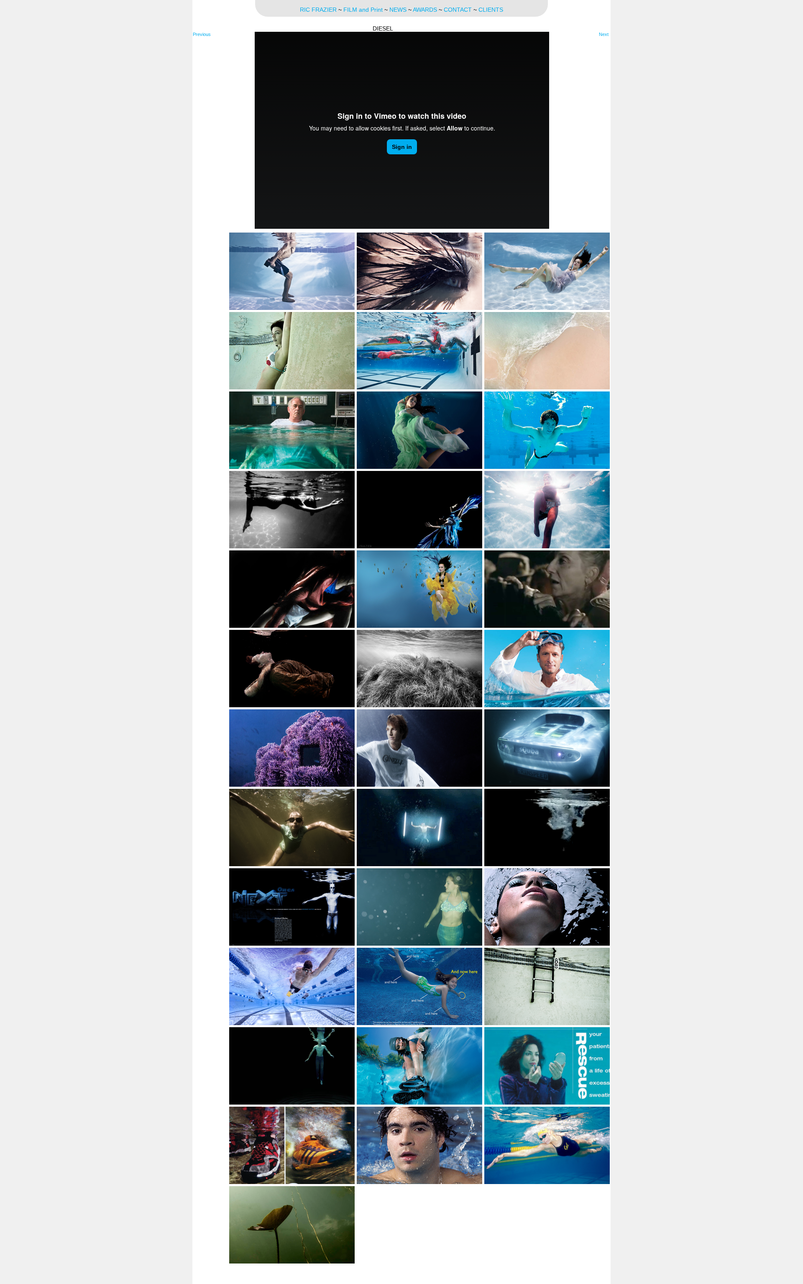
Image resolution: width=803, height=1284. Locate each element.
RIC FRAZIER (318, 9)
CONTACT (458, 9)
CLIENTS (490, 9)
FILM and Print (363, 9)
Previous (202, 34)
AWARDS (425, 9)
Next (604, 34)
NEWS (398, 9)
